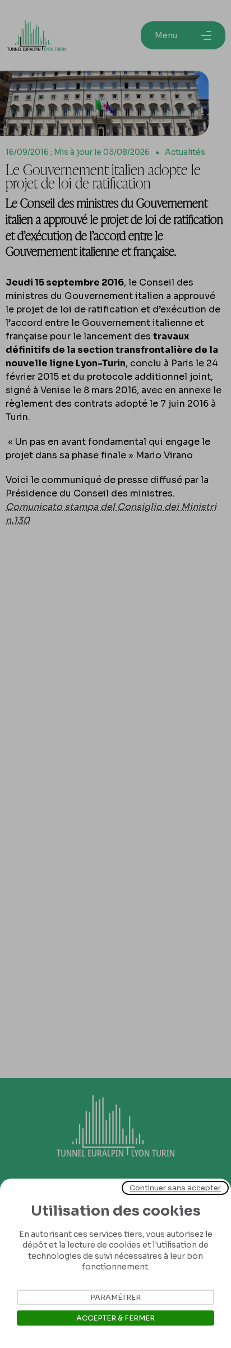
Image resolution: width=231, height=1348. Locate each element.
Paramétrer (115, 1297)
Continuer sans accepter (175, 1188)
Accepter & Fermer (115, 1318)
